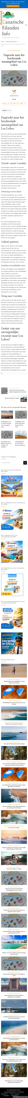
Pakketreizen (4, 1094)
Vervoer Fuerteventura (14, 845)
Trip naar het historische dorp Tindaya (14, 744)
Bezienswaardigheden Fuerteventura (14, 722)
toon (9, 110)
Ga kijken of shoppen (12, 6)
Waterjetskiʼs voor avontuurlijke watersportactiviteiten (14, 1081)
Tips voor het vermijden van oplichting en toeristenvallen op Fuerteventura (14, 764)
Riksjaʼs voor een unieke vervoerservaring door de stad (14, 953)
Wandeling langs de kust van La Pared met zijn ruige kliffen (14, 1017)
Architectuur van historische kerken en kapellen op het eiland (14, 910)
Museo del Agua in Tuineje (14, 869)
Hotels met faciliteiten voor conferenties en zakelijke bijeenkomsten (14, 1060)
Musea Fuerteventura (14, 867)
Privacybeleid (20, 1092)
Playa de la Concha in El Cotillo (14, 724)
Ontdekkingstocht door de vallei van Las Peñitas (14, 703)
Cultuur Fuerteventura (14, 783)
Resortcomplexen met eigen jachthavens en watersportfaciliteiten (14, 807)
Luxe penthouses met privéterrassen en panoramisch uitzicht (14, 932)
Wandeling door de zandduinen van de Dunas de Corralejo (14, 682)
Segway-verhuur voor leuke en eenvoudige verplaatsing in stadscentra (14, 848)
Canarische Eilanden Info (13, 28)
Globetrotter (14, 95)
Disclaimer (6, 1095)
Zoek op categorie (14, 1094)
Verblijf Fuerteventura (14, 804)
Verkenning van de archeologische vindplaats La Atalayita (14, 996)
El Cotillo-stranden (14, 828)
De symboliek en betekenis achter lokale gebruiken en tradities (14, 785)
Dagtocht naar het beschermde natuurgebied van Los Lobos (14, 889)
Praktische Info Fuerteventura (14, 762)
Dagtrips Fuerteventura (14, 679)
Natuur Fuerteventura (14, 50)
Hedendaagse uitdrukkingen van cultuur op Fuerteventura (14, 1039)
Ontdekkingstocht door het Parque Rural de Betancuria (20, 443)
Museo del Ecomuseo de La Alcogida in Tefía (14, 974)
